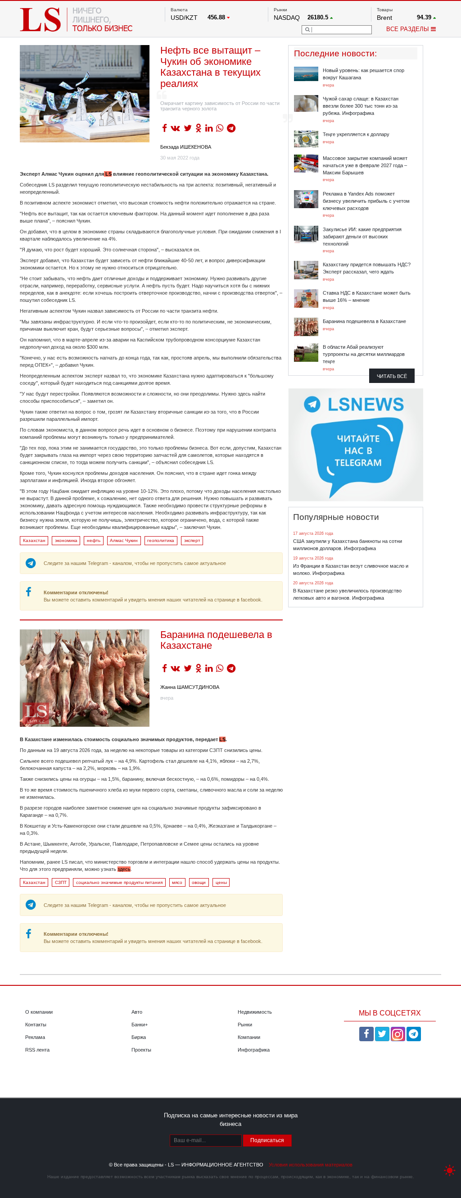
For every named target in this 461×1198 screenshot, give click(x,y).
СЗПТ (61, 882)
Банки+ (139, 1024)
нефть (93, 540)
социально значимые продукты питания (119, 882)
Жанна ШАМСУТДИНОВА (189, 687)
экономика (66, 540)
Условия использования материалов (311, 1164)
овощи (199, 882)
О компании (39, 1012)
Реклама (35, 1037)
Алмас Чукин (124, 540)
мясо (177, 882)
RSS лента (37, 1049)
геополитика (160, 540)
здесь (124, 869)
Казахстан (34, 540)
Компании (249, 1037)
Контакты (35, 1024)
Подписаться (267, 1140)
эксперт (192, 540)
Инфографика (254, 1049)
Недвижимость (255, 1012)
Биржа (138, 1037)
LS (108, 174)
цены (221, 882)
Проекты (141, 1049)
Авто (136, 1012)
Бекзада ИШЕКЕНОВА (185, 147)
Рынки (245, 1024)
